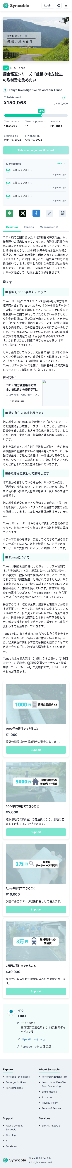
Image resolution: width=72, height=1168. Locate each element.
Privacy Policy (50, 1102)
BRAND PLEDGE (51, 1125)
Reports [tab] (29, 227)
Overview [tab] (12, 227)
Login (48, 5)
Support (36, 749)
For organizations (16, 1082)
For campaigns (14, 1087)
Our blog (11, 1135)
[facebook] (36, 213)
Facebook (11, 1146)
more (60, 163)
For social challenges (18, 1076)
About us (47, 1097)
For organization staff (54, 1076)
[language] (59, 5)
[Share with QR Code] (62, 213)
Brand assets (49, 1091)
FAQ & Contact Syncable (14, 1127)
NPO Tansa (18, 67)
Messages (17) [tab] (49, 227)
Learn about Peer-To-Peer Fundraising (54, 1084)
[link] (49, 213)
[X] (23, 213)
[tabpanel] (36, 456)
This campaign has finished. (36, 150)
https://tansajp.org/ (33, 1039)
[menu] (66, 5)
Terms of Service (51, 1108)
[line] (9, 213)
